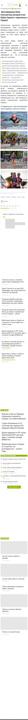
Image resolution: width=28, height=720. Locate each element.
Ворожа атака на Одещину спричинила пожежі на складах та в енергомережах (14, 416)
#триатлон (3, 197)
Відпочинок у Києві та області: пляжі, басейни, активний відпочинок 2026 (13, 356)
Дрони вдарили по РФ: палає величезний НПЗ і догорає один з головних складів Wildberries (14, 333)
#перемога (13, 197)
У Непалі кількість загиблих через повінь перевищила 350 (13, 281)
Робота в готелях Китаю (11, 632)
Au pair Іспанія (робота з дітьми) (11, 557)
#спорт (19, 197)
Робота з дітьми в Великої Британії (11, 610)
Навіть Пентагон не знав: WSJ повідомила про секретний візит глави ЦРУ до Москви (14, 290)
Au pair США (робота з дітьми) (13, 579)
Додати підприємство (14, 487)
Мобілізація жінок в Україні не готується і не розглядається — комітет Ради (13, 322)
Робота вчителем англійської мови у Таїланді (13, 588)
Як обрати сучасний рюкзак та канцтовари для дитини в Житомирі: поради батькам (13, 344)
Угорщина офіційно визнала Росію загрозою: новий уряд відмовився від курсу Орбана (12, 301)
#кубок (23, 197)
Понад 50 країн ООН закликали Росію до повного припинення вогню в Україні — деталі (13, 312)
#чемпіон (8, 197)
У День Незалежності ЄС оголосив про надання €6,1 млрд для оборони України (13, 425)
